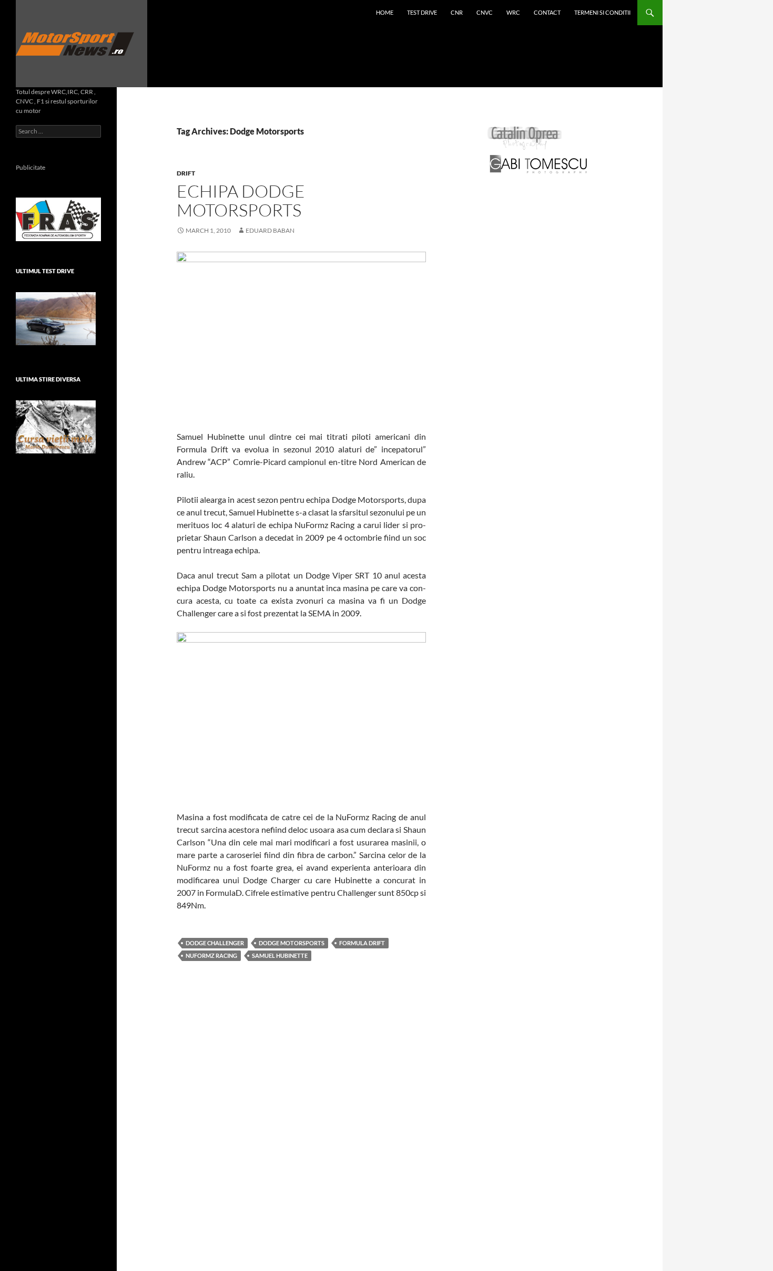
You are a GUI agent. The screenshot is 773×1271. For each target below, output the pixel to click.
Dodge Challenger (215, 942)
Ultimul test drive (45, 270)
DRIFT (186, 173)
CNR (457, 12)
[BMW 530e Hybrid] (56, 318)
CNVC (484, 12)
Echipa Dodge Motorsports (241, 200)
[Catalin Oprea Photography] (525, 137)
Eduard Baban (270, 230)
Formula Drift (362, 942)
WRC (513, 12)
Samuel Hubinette (280, 955)
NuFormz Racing (211, 955)
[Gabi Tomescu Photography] (538, 163)
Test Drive (422, 12)
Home (384, 12)
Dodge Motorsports (291, 942)
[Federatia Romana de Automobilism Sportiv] (58, 218)
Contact (547, 12)
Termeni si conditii (602, 12)
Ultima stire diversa (48, 379)
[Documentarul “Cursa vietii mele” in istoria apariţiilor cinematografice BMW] (56, 426)
